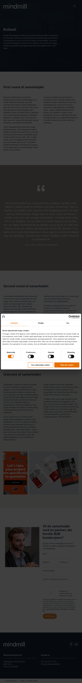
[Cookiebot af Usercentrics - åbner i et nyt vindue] (70, 316)
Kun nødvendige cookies (40, 365)
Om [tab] (67, 323)
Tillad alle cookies (66, 365)
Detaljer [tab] (41, 323)
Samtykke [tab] (14, 323)
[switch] (31, 356)
